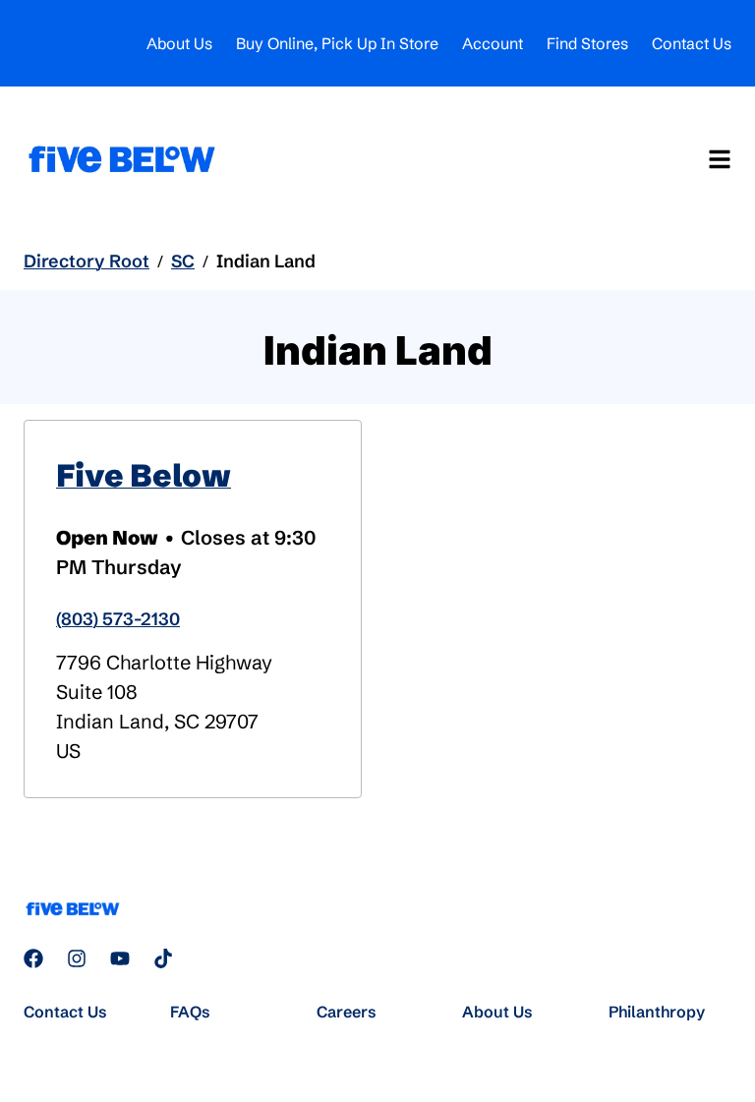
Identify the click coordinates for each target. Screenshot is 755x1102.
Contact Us (691, 43)
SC (183, 261)
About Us (179, 43)
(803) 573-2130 (118, 619)
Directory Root (86, 261)
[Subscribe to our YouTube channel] (120, 958)
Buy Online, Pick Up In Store (337, 43)
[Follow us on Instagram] (77, 958)
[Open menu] (719, 159)
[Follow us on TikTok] (163, 958)
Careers (347, 1011)
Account (492, 43)
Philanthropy (657, 1011)
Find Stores (587, 43)
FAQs (190, 1011)
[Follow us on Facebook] (33, 958)
